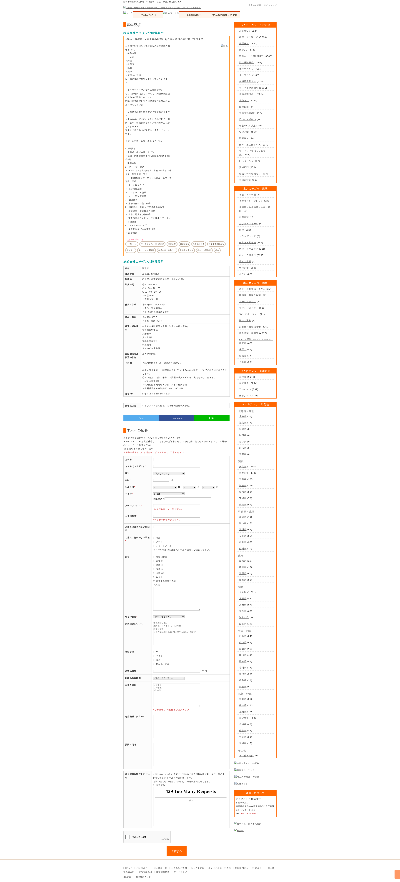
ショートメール (164, 546)
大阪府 (242, 592)
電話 (158, 538)
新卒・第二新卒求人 (250, 144)
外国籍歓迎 (245, 180)
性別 (127, 473)
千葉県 (242, 479)
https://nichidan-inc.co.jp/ (156, 394)
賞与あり (244, 100)
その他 (242, 362)
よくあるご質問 (179, 868)
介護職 (242, 355)
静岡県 (242, 567)
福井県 (242, 542)
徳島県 (242, 680)
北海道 (242, 416)
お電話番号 (130, 516)
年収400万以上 (247, 125)
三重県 (242, 573)
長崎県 (242, 724)
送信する (176, 851)
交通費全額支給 (247, 81)
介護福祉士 (161, 573)
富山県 (242, 523)
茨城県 (242, 498)
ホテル (242, 274)
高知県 (242, 661)
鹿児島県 (244, 718)
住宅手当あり (246, 69)
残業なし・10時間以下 (251, 56)
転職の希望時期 (133, 678)
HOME (128, 868)
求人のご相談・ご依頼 (219, 868)
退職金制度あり (247, 94)
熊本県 (242, 705)
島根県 (242, 674)
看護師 (159, 569)
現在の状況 (130, 617)
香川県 (242, 667)
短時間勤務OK (247, 113)
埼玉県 (242, 485)
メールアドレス (133, 505)
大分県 (242, 737)
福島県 (242, 422)
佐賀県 (242, 730)
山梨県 (242, 548)
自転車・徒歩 (163, 664)
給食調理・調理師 (248, 333)
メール (159, 542)
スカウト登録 (197, 868)
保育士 (159, 577)
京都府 (242, 604)
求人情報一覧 (160, 868)
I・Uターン (245, 161)
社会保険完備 (246, 62)
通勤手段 (129, 651)
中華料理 (244, 217)
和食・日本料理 (247, 194)
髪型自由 (244, 106)
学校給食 (244, 268)
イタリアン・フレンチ (251, 201)
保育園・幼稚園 (247, 242)
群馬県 (242, 504)
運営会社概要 (255, 5)
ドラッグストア (247, 236)
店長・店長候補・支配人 (252, 289)
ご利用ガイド (143, 868)
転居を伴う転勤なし (250, 173)
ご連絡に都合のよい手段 (137, 537)
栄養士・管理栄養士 (250, 326)
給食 (241, 230)
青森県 (242, 454)
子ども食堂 (245, 261)
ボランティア (246, 395)
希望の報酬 (130, 671)
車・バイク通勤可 (248, 88)
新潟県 (242, 517)
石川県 (242, 529)
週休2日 (243, 50)
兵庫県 (242, 598)
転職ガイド (258, 868)
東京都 (242, 466)
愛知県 (242, 561)
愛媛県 (242, 648)
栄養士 (159, 561)
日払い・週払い (247, 119)
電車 (158, 660)
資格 (127, 556)
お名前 (128, 459)
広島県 (242, 636)
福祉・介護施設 (247, 255)
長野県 (242, 536)
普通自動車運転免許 (166, 581)
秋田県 (242, 435)
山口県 (242, 642)
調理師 (159, 565)
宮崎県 (242, 711)
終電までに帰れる (248, 37)
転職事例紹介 (241, 868)
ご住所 (128, 494)
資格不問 (244, 167)
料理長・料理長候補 (250, 295)
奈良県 (242, 611)
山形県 (242, 448)
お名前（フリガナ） (135, 466)
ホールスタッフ (247, 301)
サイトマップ (270, 5)
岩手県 (242, 441)
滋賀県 (242, 623)
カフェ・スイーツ (248, 223)
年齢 (127, 480)
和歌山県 (244, 617)
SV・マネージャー (249, 314)
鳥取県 (242, 686)
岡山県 (242, 655)
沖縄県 (242, 743)
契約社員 (244, 383)
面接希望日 (130, 685)
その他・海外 (246, 755)
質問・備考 (130, 744)
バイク (159, 656)
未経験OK (244, 31)
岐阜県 (242, 580)
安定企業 (244, 132)
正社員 (242, 377)
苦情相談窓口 (145, 872)
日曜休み (244, 43)
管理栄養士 (161, 557)
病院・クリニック (248, 249)
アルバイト (245, 389)
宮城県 (242, 429)
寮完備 (242, 138)
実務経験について (134, 623)
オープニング (246, 75)
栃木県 (242, 492)
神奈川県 (244, 473)
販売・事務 (245, 320)
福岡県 (242, 699)
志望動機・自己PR (134, 716)
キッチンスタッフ (248, 308)
